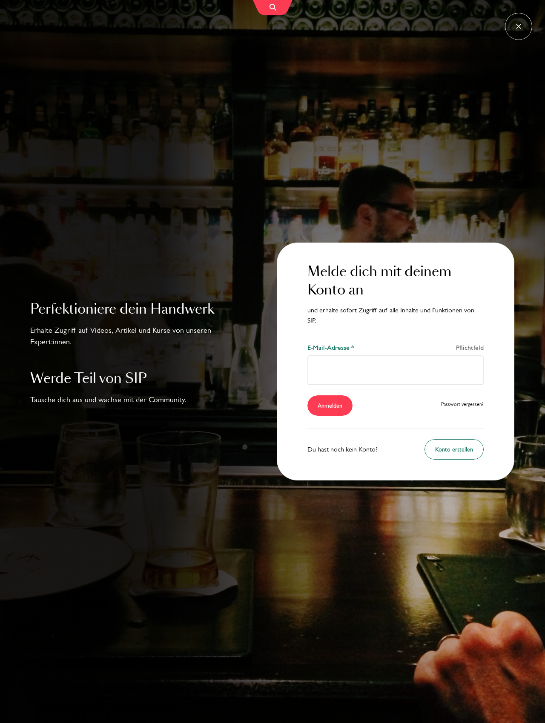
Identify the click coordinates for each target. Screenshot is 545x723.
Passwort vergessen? (462, 404)
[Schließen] (518, 26)
